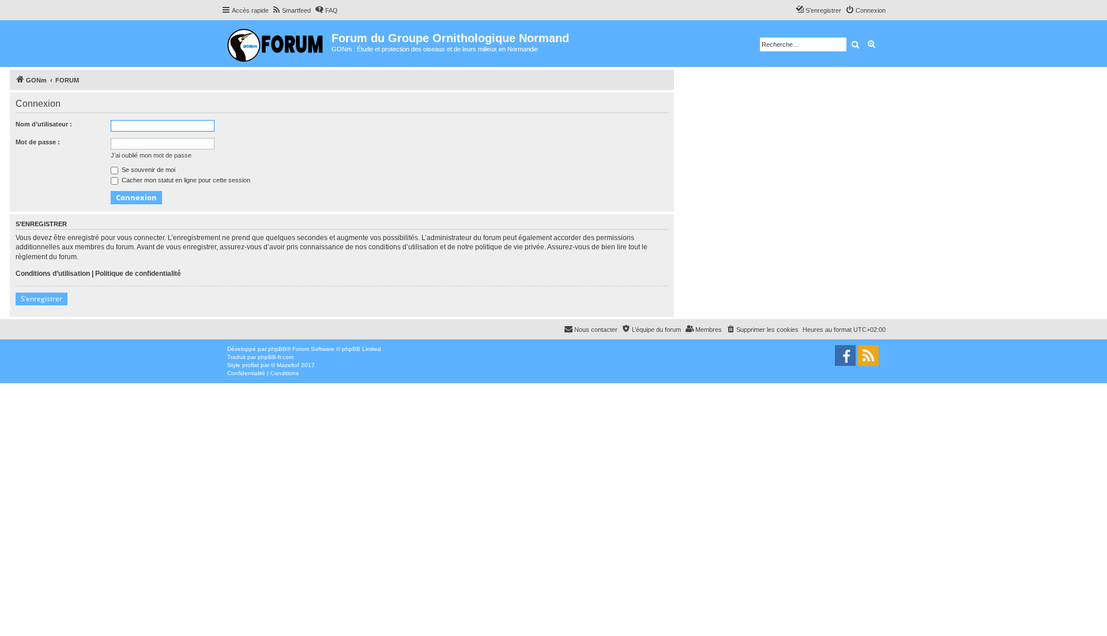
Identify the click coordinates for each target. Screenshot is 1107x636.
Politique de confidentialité (138, 274)
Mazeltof (288, 365)
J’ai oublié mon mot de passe (151, 155)
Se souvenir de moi (147, 169)
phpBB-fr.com (275, 357)
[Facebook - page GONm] (845, 355)
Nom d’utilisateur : (44, 124)
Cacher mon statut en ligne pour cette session (185, 180)
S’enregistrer (41, 299)
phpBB (277, 349)
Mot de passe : (38, 142)
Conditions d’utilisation (53, 274)
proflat (250, 365)
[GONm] (276, 43)
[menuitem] (291, 10)
